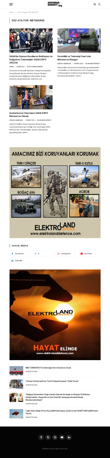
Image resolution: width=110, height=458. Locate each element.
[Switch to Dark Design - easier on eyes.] (99, 4)
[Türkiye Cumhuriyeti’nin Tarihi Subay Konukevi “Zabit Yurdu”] (16, 384)
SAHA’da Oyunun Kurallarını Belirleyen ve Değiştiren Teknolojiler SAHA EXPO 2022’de (31, 59)
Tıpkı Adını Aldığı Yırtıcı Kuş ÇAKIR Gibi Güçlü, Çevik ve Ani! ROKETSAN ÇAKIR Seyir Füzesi (62, 412)
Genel (11, 66)
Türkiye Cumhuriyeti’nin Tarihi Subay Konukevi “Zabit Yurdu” (52, 381)
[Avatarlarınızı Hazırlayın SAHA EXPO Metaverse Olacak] (31, 97)
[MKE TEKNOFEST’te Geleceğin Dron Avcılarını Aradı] (16, 370)
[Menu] (11, 4)
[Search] (94, 4)
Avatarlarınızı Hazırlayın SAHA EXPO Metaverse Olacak (28, 114)
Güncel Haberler (64, 63)
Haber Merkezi (95, 63)
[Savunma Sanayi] (55, 4)
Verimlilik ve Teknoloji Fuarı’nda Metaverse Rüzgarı (74, 58)
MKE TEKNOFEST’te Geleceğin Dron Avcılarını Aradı (48, 368)
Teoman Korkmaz (37, 66)
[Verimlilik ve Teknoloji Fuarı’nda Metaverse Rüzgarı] (79, 40)
